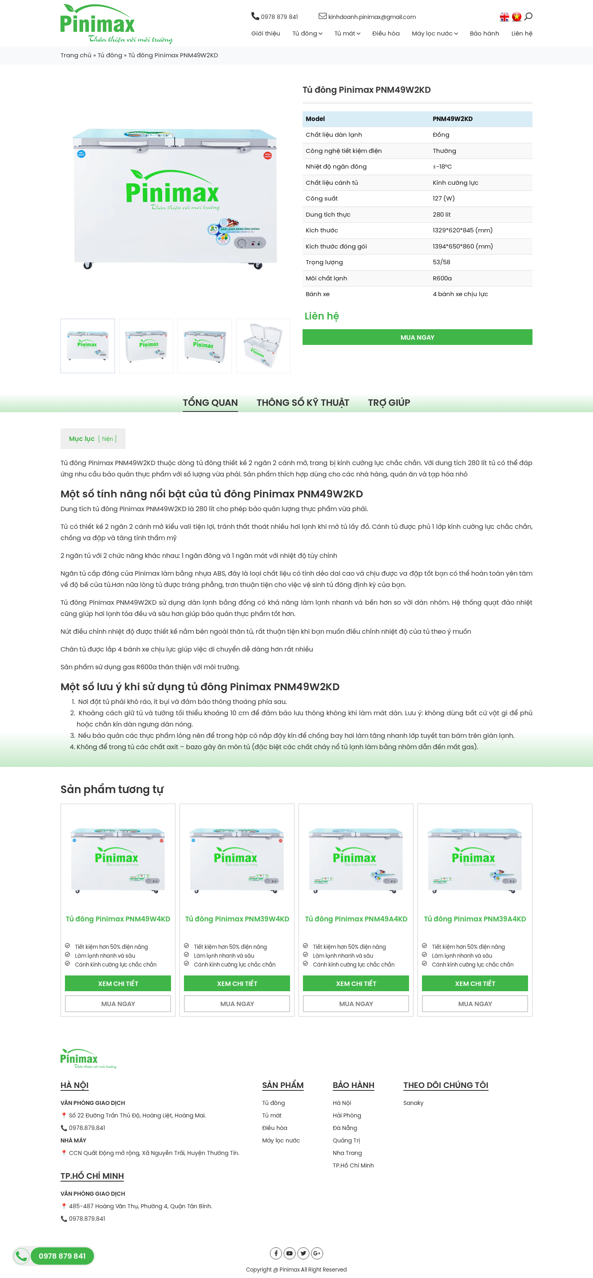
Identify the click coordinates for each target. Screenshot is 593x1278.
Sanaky (413, 1103)
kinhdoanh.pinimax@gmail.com (371, 17)
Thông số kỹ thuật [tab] (303, 402)
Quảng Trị (346, 1140)
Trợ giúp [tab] (389, 402)
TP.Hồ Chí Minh (353, 1165)
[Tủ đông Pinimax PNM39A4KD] (384, 861)
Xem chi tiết (145, 983)
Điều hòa (386, 33)
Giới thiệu (265, 33)
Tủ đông (304, 33)
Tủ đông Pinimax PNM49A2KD (503, 919)
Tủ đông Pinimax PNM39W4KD (146, 919)
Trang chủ (76, 55)
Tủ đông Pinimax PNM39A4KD (384, 919)
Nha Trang (347, 1153)
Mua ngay (417, 337)
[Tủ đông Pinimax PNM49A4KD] (265, 861)
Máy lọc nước (432, 33)
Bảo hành (484, 33)
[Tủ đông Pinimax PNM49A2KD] (503, 861)
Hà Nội (342, 1103)
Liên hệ (522, 33)
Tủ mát (344, 33)
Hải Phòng (347, 1115)
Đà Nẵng (345, 1128)
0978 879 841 (279, 17)
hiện (107, 439)
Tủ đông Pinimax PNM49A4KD (264, 919)
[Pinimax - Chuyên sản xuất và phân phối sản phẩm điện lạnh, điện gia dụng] (117, 23)
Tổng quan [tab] (210, 402)
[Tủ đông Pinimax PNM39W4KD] (146, 861)
